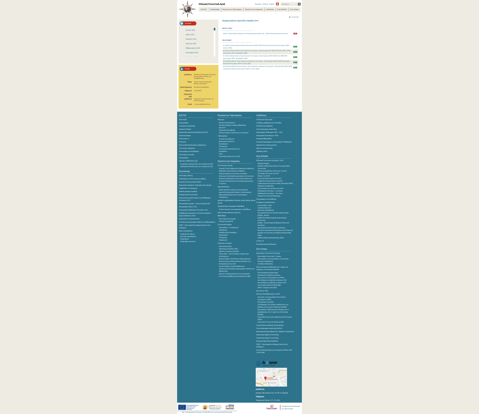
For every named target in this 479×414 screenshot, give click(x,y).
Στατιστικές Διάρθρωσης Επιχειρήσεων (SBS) (234, 276)
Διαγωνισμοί (223, 235)
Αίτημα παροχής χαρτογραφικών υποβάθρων (235, 209)
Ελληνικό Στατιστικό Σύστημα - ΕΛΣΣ (270, 160)
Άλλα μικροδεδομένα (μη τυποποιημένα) (233, 195)
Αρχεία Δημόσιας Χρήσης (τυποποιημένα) (233, 190)
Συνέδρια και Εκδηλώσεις (265, 202)
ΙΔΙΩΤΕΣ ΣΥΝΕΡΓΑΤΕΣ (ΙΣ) (188, 161)
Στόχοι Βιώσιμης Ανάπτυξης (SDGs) (269, 328)
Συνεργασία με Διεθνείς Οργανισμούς (270, 325)
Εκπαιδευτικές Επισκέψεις (228, 232)
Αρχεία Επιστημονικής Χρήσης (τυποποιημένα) (235, 192)
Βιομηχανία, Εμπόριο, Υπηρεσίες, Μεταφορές (195, 185)
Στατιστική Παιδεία (225, 224)
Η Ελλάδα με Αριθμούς (264, 126)
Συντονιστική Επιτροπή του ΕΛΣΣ (269, 178)
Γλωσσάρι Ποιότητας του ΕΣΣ (229, 156)
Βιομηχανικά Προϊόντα (227, 141)
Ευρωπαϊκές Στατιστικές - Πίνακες (269, 256)
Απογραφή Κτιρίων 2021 (188, 206)
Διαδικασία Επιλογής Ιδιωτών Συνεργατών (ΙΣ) (196, 166)
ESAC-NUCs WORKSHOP (266, 210)
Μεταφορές (223, 146)
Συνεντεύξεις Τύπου (265, 205)
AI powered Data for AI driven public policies (273, 213)
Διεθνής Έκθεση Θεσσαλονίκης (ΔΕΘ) (271, 238)
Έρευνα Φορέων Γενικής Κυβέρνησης (232, 266)
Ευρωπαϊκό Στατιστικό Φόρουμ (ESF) (271, 322)
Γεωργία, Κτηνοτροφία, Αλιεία (190, 182)
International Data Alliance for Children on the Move (275, 331)
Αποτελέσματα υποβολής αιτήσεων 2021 (272, 282)
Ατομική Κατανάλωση (226, 139)
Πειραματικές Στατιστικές (188, 194)
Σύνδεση (265, 4)
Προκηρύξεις (183, 158)
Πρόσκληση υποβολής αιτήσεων (269, 275)
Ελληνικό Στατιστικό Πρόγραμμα (269, 196)
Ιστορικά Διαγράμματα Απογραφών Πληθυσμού (274, 142)
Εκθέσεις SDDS (261, 151)
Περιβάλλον (223, 151)
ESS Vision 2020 (262, 291)
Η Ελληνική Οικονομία (264, 119)
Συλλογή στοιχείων (225, 243)
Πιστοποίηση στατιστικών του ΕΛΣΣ (271, 188)
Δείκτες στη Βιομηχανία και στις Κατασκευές (234, 274)
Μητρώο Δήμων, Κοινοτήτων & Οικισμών (233, 132)
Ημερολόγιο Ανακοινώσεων (189, 219)
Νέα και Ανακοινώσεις (264, 148)
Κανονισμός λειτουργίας (227, 219)
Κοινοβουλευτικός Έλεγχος (266, 244)
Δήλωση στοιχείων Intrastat (229, 251)
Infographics (184, 239)
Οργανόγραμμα (185, 135)
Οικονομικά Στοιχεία (186, 154)
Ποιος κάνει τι (184, 138)
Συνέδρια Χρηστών (264, 208)
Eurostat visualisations (188, 236)
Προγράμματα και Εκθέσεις (189, 151)
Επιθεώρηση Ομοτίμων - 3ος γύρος (270, 193)
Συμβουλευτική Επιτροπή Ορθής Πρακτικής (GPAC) (275, 183)
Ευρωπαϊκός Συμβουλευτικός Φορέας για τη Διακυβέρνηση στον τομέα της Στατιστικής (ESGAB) (273, 312)
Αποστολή (183, 119)
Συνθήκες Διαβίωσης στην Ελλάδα (268, 123)
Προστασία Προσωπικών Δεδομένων (192, 145)
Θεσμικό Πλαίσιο (185, 129)
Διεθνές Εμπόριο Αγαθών (188, 191)
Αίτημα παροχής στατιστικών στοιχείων (233, 173)
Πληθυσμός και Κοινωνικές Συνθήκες (192, 179)
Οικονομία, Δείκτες (186, 175)
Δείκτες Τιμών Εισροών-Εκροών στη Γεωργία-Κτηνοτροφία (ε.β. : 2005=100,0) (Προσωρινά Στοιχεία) (255, 33)
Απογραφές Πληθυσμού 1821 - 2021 (269, 132)
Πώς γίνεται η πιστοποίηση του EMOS (271, 277)
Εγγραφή (258, 4)
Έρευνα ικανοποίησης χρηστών (229, 212)
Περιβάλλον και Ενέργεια (188, 188)
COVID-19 (260, 241)
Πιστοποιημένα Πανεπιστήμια (268, 272)
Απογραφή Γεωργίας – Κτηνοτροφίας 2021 (194, 203)
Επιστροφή (295, 17)
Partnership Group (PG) (266, 302)
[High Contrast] (277, 4)
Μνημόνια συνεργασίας (266, 186)
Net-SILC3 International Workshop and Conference (275, 230)
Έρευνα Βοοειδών (225, 246)
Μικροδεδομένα (224, 187)
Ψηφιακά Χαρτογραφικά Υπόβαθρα (231, 206)
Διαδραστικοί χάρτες (187, 234)
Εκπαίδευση (223, 230)
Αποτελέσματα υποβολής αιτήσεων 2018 (272, 280)
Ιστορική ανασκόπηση (187, 126)
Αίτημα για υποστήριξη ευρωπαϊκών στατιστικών (236, 176)
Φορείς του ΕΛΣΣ (264, 176)
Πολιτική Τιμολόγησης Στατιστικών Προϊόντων (235, 178)
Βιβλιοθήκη (222, 215)
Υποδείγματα (223, 197)
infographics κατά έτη (188, 241)
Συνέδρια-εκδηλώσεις (265, 264)
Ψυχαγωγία (223, 237)
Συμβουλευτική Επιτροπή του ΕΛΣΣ (270, 181)
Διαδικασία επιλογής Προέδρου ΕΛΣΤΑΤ (193, 132)
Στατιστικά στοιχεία (225, 165)
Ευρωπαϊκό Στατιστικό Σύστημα (268, 253)
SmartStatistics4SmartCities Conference (272, 228)
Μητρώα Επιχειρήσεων (227, 123)
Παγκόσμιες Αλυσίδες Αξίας (228, 249)
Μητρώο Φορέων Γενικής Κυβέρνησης (232, 125)
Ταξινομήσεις (222, 136)
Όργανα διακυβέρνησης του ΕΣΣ (268, 294)
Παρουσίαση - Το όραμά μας (229, 227)
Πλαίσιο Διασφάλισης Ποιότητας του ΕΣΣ (272, 171)
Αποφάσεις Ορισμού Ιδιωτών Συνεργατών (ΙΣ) (196, 164)
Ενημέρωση (223, 240)
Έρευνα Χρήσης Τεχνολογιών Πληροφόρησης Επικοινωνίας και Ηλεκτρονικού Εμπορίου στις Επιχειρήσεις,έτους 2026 (235, 261)
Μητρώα (221, 119)
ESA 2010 (222, 127)
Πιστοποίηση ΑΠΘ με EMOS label (269, 285)
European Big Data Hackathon (267, 341)
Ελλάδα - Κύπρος (263, 215)
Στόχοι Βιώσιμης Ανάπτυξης (266, 129)
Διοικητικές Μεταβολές (227, 130)
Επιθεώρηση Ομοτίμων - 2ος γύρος (270, 191)
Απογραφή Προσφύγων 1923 (267, 135)
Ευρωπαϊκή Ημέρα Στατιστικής (267, 334)
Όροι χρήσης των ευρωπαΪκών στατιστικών (273, 259)
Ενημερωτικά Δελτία (226, 221)
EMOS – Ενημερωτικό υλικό (267, 287)
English (271, 4)
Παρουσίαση (183, 123)
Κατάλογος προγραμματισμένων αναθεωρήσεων (197, 222)
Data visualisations (186, 231)
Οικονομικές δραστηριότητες (229, 149)
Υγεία (221, 154)
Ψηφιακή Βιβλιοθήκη (264, 138)
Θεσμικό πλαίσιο (263, 163)
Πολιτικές (182, 142)
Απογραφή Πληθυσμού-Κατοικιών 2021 (193, 210)
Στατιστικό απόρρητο (187, 148)
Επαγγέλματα (223, 144)
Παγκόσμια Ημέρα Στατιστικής (267, 338)
